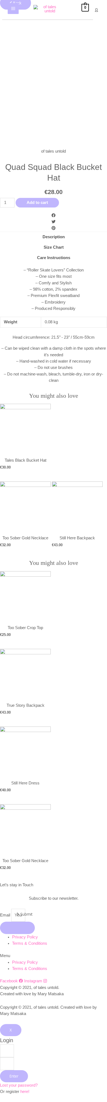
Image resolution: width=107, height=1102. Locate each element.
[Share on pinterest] (53, 228)
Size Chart (54, 247)
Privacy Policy (25, 937)
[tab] (53, 237)
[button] (53, 956)
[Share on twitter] (53, 222)
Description (54, 237)
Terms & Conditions (29, 943)
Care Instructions (53, 258)
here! (24, 1091)
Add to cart (37, 202)
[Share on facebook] (53, 215)
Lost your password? (19, 1085)
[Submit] (17, 928)
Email (5, 915)
